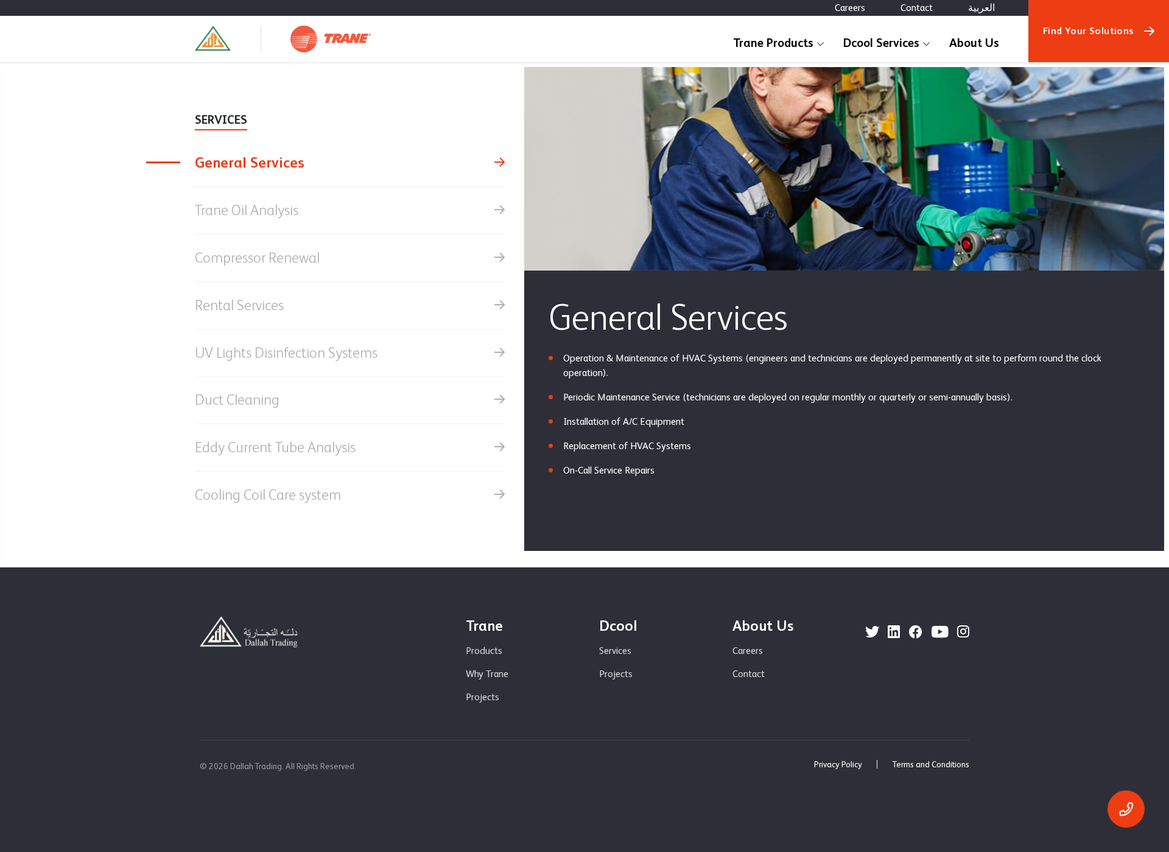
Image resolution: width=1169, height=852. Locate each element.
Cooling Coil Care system (268, 494)
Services (615, 650)
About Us (974, 42)
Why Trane (487, 674)
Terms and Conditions (931, 764)
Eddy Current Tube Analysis (275, 447)
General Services (249, 162)
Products (484, 650)
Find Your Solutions (1088, 31)
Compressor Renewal (257, 257)
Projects (482, 697)
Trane (484, 625)
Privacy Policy (838, 764)
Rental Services (239, 305)
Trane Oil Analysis (246, 210)
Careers (850, 7)
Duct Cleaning (237, 399)
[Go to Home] (213, 39)
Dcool (618, 625)
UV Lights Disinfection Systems (286, 352)
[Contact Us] (1126, 809)
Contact (916, 7)
